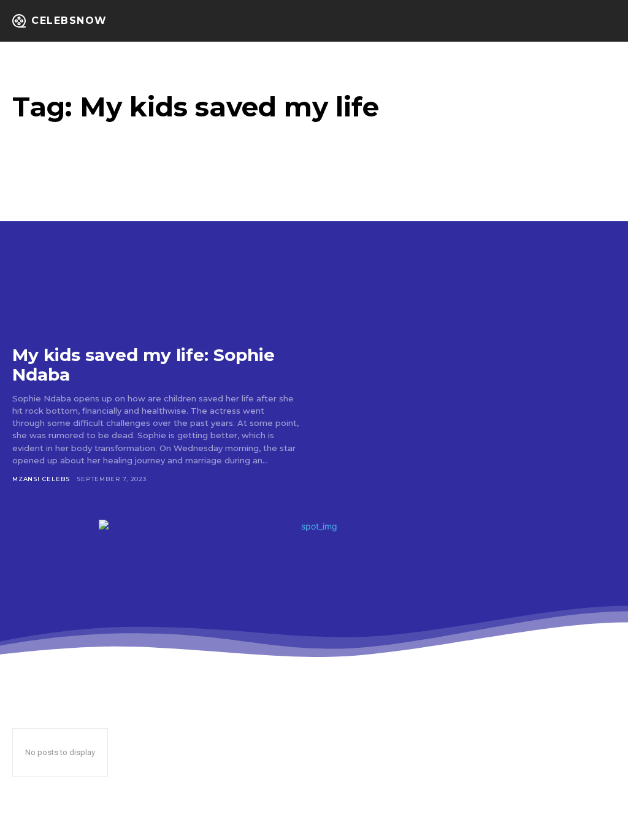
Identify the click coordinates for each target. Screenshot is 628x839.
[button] (581, 21)
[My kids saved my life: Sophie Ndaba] (155, 251)
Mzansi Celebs (40, 479)
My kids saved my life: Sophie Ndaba (143, 364)
